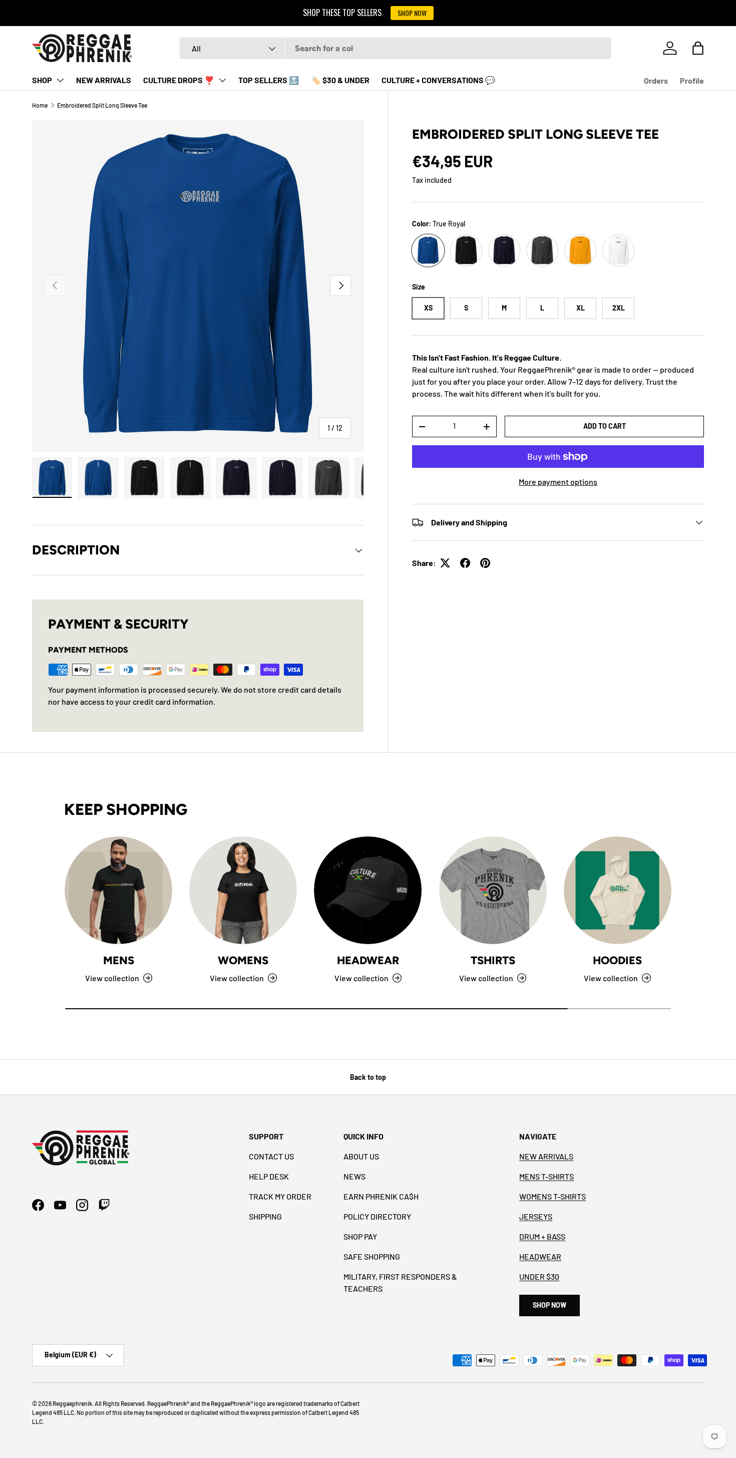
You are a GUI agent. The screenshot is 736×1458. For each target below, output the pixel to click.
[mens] (118, 890)
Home (40, 105)
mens (118, 960)
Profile (692, 80)
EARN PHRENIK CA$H (381, 1196)
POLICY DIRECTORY (377, 1216)
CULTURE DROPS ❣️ (178, 80)
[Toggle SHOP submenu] (60, 80)
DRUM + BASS (542, 1236)
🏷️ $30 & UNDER (340, 80)
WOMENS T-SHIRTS (552, 1196)
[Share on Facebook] (465, 563)
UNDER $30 (539, 1276)
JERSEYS (535, 1216)
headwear (368, 960)
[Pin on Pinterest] (485, 563)
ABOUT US (361, 1156)
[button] (698, 48)
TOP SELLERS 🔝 (268, 80)
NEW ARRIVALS (103, 80)
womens (243, 960)
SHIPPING (265, 1216)
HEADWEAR (540, 1256)
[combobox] (395, 48)
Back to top (368, 1077)
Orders (656, 80)
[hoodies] (617, 890)
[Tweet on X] (445, 563)
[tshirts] (493, 890)
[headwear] (368, 890)
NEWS (354, 1176)
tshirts (493, 960)
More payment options (558, 481)
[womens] (243, 890)
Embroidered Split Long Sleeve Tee (102, 105)
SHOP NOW (412, 13)
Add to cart (604, 426)
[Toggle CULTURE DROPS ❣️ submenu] (222, 80)
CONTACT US (271, 1156)
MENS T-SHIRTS (546, 1176)
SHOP (42, 80)
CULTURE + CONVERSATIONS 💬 (438, 80)
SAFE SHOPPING (371, 1256)
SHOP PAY (360, 1236)
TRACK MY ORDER (280, 1196)
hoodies (617, 960)
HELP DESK (269, 1176)
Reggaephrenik (72, 1403)
